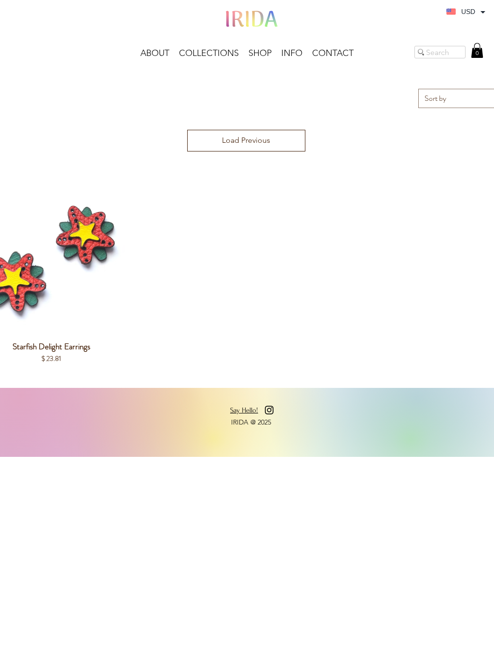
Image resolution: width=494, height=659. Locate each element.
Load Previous (246, 140)
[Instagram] (269, 410)
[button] (260, 53)
